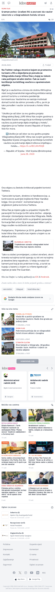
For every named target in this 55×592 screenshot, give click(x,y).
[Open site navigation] (3, 3)
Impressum (8, 549)
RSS (44, 573)
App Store (21, 579)
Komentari (34, 549)
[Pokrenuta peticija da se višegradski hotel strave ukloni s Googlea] (8, 334)
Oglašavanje (8, 559)
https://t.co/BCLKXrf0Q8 (32, 145)
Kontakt (6, 554)
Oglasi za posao (36, 564)
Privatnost (34, 559)
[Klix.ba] (27, 3)
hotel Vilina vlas (33, 289)
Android (45, 276)
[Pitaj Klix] (9, 3)
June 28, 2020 (27, 153)
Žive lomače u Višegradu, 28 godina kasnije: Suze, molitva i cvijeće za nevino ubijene (33, 347)
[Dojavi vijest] (45, 3)
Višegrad (19, 289)
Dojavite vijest (36, 544)
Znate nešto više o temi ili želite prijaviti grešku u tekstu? (26, 283)
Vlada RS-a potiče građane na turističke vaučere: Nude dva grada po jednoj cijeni (34, 319)
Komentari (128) (27, 361)
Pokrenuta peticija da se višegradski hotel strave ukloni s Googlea (33, 332)
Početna (6, 544)
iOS (36, 276)
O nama (33, 554)
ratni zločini (7, 289)
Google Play (36, 579)
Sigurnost (7, 564)
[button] (47, 368)
